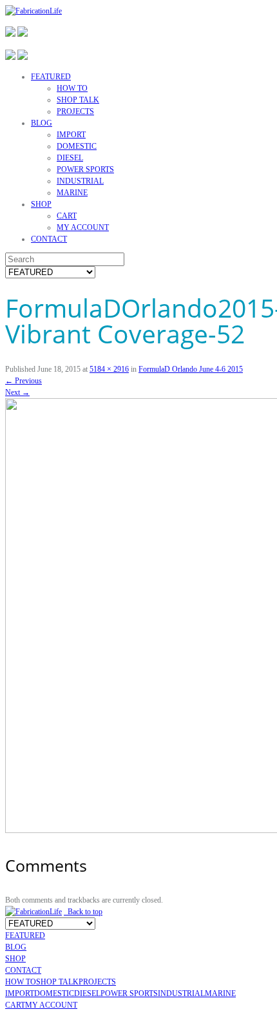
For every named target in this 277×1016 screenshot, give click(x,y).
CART (67, 215)
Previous (23, 380)
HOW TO (72, 88)
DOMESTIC (77, 146)
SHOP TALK (78, 99)
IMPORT (71, 134)
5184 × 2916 (109, 369)
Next (17, 392)
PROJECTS (75, 111)
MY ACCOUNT (83, 227)
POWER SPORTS (85, 169)
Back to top (83, 911)
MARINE (72, 192)
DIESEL (70, 157)
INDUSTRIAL (80, 181)
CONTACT (49, 239)
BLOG (41, 123)
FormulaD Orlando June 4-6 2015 (190, 369)
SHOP (41, 204)
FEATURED (51, 76)
